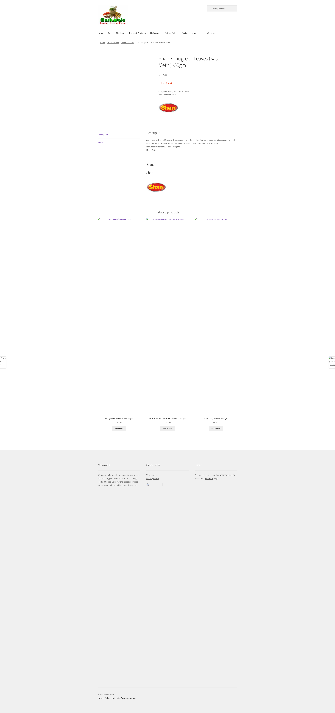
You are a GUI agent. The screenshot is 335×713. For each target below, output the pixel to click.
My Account (155, 33)
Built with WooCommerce (123, 698)
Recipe (185, 33)
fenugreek (167, 94)
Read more (119, 428)
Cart (109, 33)
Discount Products (137, 33)
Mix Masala (186, 91)
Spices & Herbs (113, 43)
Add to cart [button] (167, 428)
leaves (174, 94)
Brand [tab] (100, 142)
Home (100, 33)
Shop (194, 33)
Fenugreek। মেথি (127, 43)
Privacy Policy (171, 33)
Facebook (209, 478)
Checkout (120, 33)
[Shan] (168, 108)
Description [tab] (103, 134)
